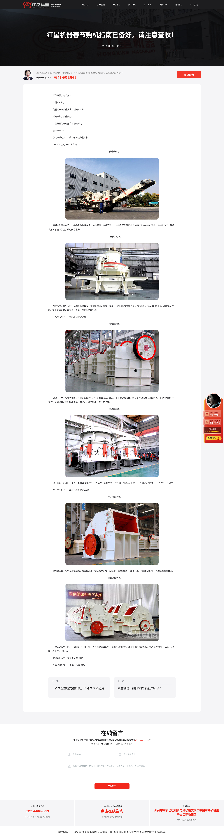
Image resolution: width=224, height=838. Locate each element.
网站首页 (85, 5)
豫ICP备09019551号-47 (67, 832)
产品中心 (116, 5)
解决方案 (132, 5)
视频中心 (178, 5)
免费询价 (212, 438)
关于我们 (101, 5)
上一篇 (78, 685)
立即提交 (112, 786)
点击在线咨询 (112, 811)
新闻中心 (163, 5)
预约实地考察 (215, 422)
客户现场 (147, 5)
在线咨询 (189, 74)
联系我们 (194, 5)
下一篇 (139, 685)
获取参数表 (215, 413)
